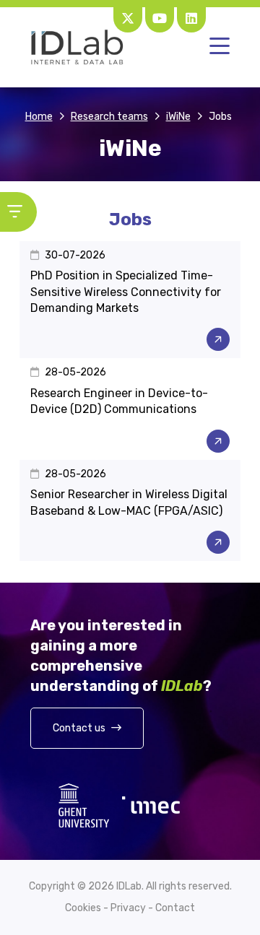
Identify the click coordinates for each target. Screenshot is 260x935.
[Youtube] (159, 18)
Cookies (83, 908)
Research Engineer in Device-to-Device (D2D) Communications (119, 401)
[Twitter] (127, 18)
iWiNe (178, 116)
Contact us (80, 728)
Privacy (128, 908)
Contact (175, 908)
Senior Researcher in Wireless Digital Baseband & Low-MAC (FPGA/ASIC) (129, 502)
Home (39, 116)
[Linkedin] (191, 18)
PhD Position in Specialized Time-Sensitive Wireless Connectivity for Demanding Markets (125, 292)
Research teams (109, 116)
